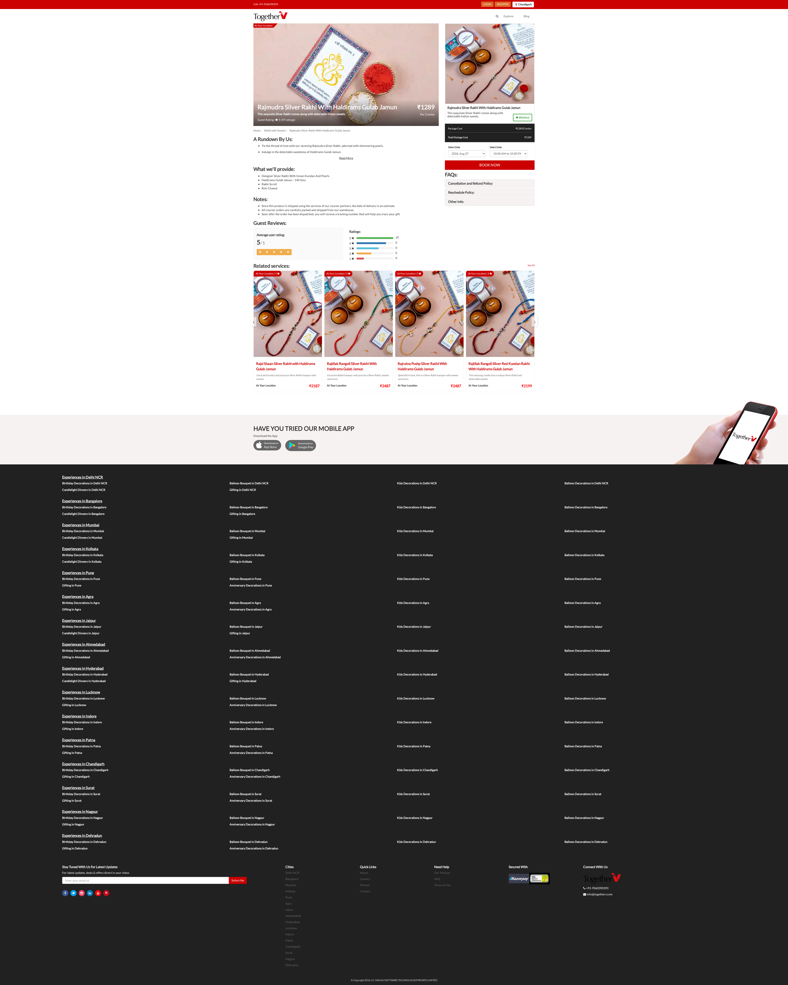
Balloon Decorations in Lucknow (585, 698)
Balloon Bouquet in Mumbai (247, 531)
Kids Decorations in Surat (413, 794)
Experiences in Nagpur (80, 811)
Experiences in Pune (78, 572)
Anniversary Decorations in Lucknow (253, 705)
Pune (288, 897)
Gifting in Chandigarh (76, 776)
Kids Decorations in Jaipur (414, 626)
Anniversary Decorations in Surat (251, 800)
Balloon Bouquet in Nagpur (247, 817)
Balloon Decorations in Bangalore (586, 507)
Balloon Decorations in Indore (584, 722)
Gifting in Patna (72, 752)
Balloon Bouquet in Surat (245, 794)
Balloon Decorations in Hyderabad (587, 674)
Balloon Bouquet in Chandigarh (250, 770)
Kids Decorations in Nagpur (415, 817)
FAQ (437, 879)
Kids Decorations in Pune (413, 578)
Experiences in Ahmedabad (83, 644)
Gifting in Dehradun (75, 848)
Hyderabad (292, 922)
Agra (288, 903)
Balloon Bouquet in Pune (245, 578)
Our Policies (442, 872)
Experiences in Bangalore (82, 501)
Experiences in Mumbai (80, 525)
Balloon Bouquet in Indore (246, 722)
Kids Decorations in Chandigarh (417, 770)
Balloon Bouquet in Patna (246, 746)
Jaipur (289, 909)
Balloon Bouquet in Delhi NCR (249, 483)
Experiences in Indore (79, 716)
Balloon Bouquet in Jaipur (246, 626)
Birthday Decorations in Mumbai (83, 531)
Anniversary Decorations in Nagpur (252, 824)
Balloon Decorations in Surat (583, 794)
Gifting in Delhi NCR (243, 489)
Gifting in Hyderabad (243, 681)
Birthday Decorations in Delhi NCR (84, 483)
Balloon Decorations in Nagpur (584, 817)
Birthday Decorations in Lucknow (83, 698)
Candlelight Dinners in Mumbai (82, 537)
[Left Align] (260, 252)
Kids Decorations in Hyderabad (417, 674)
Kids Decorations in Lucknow (415, 698)
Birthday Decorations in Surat (81, 794)
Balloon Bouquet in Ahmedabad (250, 650)
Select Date (454, 147)
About (364, 872)
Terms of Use (442, 885)
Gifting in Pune (71, 585)
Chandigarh (292, 946)
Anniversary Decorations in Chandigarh (255, 776)
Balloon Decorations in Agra (583, 602)
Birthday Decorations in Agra (81, 602)
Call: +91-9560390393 (265, 4)
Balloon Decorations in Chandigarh (587, 770)
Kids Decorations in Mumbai (415, 531)
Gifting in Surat (71, 800)
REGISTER (503, 4)
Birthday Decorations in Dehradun (84, 841)
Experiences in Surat (78, 787)
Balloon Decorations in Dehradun (586, 841)
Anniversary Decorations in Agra (250, 609)
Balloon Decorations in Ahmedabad (587, 650)
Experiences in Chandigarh (83, 764)
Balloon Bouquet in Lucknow (248, 698)
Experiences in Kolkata (80, 548)
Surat (288, 952)
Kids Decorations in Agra (413, 602)
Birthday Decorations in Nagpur (82, 817)
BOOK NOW (489, 165)
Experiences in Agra (77, 596)
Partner (365, 885)
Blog (526, 16)
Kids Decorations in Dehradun (416, 841)
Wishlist (523, 117)
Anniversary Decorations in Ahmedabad (255, 657)
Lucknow (291, 928)
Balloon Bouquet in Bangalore (249, 507)
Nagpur (290, 959)
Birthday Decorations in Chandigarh (85, 770)
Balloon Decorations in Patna (583, 746)
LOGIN (487, 4)
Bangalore (291, 879)
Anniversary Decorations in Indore (252, 728)
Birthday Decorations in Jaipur (81, 626)
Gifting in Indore (72, 728)
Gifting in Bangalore (242, 513)
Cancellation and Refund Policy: (470, 183)
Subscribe (237, 880)
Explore (508, 16)
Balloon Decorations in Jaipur (583, 626)
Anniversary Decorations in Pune (251, 585)
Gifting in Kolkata (241, 561)
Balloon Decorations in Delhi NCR (586, 483)
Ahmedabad (293, 916)
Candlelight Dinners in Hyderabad (84, 681)
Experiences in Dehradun (82, 835)
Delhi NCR (292, 872)
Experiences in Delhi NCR (82, 477)
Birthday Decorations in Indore (82, 722)
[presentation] (253, 322)
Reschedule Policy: (461, 192)
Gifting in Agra (71, 609)
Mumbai (290, 885)
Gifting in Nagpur (73, 824)
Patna (289, 940)
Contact (365, 891)
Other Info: (456, 201)
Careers (365, 879)
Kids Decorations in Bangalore (416, 507)
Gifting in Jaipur (240, 633)
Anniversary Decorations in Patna (251, 752)
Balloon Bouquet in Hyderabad (249, 674)
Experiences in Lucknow (81, 692)
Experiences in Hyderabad (83, 668)
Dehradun (291, 965)
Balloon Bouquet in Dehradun (249, 841)
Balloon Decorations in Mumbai (585, 531)
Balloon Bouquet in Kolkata (247, 555)
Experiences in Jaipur (79, 620)
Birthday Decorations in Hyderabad (85, 674)
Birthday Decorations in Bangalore (84, 507)
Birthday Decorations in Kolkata (82, 555)
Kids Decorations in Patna (413, 746)
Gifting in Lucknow (74, 705)
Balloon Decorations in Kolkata (584, 555)
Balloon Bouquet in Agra (245, 602)
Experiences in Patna (78, 740)
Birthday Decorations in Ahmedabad (85, 650)
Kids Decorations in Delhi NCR (417, 483)
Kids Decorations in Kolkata (415, 555)
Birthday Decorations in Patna (81, 746)
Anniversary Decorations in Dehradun (254, 848)
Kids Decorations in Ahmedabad (417, 650)
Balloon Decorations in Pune (583, 578)
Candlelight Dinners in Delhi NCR (83, 489)
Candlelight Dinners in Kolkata (81, 561)
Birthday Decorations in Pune (81, 578)
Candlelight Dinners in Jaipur (81, 633)
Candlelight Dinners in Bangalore (83, 513)
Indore (289, 934)
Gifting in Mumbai (241, 537)
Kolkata (290, 891)
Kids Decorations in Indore (414, 722)
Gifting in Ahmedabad (76, 657)
